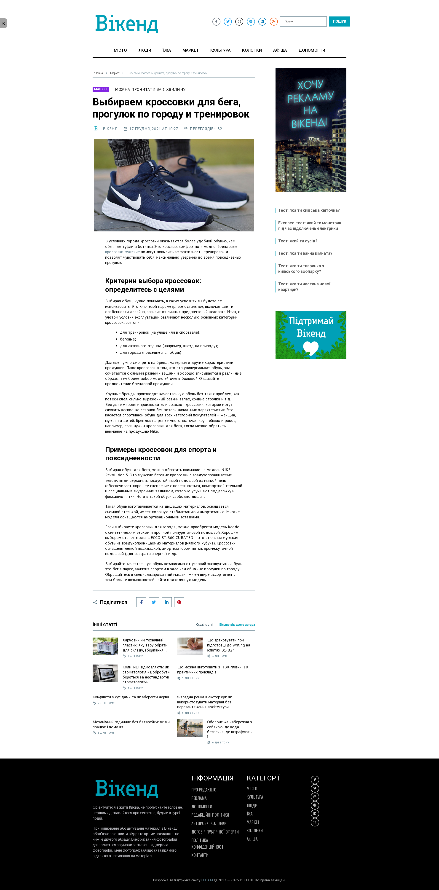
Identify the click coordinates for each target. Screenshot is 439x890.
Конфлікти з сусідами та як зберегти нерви (131, 697)
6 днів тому (106, 732)
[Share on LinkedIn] (167, 602)
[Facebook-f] (216, 22)
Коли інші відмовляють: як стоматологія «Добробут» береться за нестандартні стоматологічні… (146, 674)
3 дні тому (135, 655)
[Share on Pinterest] (179, 602)
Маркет (114, 73)
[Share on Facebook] (141, 602)
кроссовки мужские (122, 251)
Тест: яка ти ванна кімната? (305, 253)
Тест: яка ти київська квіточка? (309, 210)
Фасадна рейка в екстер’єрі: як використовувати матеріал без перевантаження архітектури (204, 701)
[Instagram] (239, 22)
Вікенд (110, 128)
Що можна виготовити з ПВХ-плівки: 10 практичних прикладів (212, 669)
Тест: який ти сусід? (297, 241)
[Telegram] (251, 22)
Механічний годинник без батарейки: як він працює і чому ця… (131, 724)
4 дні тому (135, 687)
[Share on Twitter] (154, 602)
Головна (98, 73)
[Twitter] (228, 22)
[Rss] (274, 22)
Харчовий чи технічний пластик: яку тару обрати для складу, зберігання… (145, 644)
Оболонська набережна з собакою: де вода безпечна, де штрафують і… (229, 729)
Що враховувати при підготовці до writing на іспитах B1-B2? (228, 644)
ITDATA (207, 880)
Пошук (339, 21)
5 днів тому (190, 678)
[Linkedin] (262, 22)
